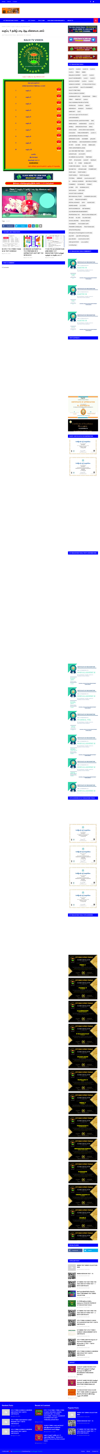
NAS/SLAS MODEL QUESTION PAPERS (79, 120)
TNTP (70, 160)
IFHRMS (91, 166)
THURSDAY (89, 108)
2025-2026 (81, 190)
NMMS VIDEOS (73, 124)
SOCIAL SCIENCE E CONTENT (76, 93)
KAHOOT (88, 151)
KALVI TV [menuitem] (70, 20)
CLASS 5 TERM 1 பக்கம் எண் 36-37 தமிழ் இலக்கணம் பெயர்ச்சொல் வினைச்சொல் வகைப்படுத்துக (53, 1427)
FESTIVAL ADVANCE (74, 202)
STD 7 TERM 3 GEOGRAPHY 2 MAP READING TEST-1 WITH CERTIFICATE (21, 1421)
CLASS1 (71, 199)
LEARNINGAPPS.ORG (74, 96)
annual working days (74, 230)
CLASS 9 (92, 69)
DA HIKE (78, 145)
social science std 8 (83, 239)
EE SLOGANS (77, 160)
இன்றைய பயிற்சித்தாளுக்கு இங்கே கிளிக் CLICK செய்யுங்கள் (33, 183)
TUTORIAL (72, 178)
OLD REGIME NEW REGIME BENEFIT (78, 211)
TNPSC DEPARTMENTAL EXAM (77, 148)
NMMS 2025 (92, 145)
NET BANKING (86, 208)
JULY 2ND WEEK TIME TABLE (76, 151)
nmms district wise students (86, 130)
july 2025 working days (82, 236)
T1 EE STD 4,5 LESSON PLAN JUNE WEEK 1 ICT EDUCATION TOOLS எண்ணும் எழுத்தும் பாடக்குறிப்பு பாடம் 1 (54, 252)
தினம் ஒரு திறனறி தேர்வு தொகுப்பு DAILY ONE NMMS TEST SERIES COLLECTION (86, 1293)
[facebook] (90, 1)
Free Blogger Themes (36, 1451)
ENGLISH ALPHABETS (81, 199)
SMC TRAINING (73, 142)
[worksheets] (75, 1254)
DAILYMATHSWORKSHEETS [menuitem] (56, 20)
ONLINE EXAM (86, 96)
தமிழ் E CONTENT (73, 87)
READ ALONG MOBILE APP (89, 214)
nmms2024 (72, 133)
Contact (15, 1)
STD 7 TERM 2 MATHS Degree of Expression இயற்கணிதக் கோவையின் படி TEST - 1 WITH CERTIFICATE (87, 1342)
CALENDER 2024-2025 (90, 196)
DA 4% (71, 163)
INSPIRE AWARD (73, 205)
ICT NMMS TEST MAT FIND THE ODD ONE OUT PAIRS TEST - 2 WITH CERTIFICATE (86, 1312)
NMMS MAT (72, 111)
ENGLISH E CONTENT (74, 75)
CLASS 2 (91, 81)
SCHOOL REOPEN (73, 221)
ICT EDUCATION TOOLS (89, 84)
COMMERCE (72, 184)
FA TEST (71, 145)
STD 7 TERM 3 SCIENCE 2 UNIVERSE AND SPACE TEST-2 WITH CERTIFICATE (21, 1431)
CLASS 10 (85, 69)
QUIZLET (85, 160)
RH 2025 (71, 217)
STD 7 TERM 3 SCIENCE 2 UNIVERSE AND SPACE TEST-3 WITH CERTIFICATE (87, 1353)
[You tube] (90, 1254)
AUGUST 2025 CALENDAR (76, 193)
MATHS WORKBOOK (74, 208)
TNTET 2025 (72, 172)
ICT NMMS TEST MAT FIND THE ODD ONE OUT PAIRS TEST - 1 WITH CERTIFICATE (86, 1284)
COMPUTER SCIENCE (74, 166)
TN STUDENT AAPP (83, 224)
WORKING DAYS (84, 187)
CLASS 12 (91, 124)
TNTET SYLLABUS (84, 175)
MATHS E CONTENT (74, 81)
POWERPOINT (92, 169)
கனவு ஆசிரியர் (84, 242)
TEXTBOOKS (72, 105)
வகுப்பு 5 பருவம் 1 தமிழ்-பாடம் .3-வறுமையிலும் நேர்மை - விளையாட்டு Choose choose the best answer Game (54, 1438)
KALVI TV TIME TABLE (74, 90)
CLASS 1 (8, 26)
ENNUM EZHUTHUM (81, 127)
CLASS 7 (85, 75)
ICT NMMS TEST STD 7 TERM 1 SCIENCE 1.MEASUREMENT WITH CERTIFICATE (87, 1332)
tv (69, 181)
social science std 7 (89, 178)
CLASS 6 (84, 81)
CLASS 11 (93, 133)
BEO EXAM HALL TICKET (75, 196)
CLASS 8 (78, 69)
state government (74, 242)
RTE (77, 187)
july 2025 (71, 236)
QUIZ (79, 111)
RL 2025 (78, 217)
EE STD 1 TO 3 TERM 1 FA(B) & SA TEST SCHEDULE (11, 250)
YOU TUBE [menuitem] (41, 20)
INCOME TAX (72, 169)
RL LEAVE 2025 (87, 217)
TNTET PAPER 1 (82, 172)
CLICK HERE (59, 89)
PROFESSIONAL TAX (74, 214)
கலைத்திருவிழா (73, 245)
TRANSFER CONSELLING (75, 227)
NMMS (83, 72)
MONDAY (80, 108)
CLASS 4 (71, 72)
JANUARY (92, 139)
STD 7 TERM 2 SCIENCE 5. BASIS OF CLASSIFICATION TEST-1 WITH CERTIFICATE (87, 1322)
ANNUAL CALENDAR (77, 181)
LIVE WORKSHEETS (74, 117)
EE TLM (84, 145)
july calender (72, 239)
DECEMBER (85, 139)
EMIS (92, 120)
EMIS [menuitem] (22, 20)
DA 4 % (84, 166)
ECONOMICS (81, 184)
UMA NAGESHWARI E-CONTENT (87, 142)
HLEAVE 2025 (90, 202)
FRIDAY (87, 105)
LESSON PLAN (72, 154)
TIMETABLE (89, 157)
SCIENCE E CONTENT (74, 84)
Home (3, 1)
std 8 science (72, 190)
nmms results (72, 130)
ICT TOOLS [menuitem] (31, 20)
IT (75, 163)
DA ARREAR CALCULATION (76, 157)
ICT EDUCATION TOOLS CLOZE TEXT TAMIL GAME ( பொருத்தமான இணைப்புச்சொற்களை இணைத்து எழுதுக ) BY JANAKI (87, 1393)
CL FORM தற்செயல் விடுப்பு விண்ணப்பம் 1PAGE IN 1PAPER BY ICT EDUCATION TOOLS (86, 1303)
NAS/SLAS (93, 160)
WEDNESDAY (72, 108)
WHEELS (71, 127)
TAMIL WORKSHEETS (83, 133)
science (85, 99)
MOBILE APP (87, 163)
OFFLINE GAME (82, 169)
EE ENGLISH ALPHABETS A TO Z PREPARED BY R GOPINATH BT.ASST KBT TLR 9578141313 (33, 252)
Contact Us (95, 1451)
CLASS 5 (92, 78)
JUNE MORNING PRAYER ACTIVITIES (78, 136)
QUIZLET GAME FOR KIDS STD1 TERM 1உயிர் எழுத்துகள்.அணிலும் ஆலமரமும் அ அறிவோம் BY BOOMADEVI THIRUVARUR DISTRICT (86, 1370)
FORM (80, 163)
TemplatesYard (16, 1451)
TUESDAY (80, 105)
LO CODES (83, 205)
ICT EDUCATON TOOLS (9, 35)
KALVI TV (71, 69)
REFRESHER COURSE (74, 139)
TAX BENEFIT (72, 224)
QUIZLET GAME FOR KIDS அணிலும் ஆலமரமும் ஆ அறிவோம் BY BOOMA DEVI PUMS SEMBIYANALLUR (87, 1382)
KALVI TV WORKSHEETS (75, 78)
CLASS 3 (91, 75)
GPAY (83, 202)
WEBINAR (79, 178)
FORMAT (89, 184)
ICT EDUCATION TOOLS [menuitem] (10, 20)
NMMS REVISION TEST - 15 (85, 1273)
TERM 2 (78, 72)
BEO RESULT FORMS (91, 181)
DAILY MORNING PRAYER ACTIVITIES (78, 102)
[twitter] (93, 1)
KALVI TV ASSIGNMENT (87, 87)
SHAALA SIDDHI (85, 221)
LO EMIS (71, 187)
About (9, 1)
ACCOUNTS (82, 154)
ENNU (90, 127)
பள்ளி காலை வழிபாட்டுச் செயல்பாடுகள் (78, 114)
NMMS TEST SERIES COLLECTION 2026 (87, 1266)
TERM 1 (71, 99)
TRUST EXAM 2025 (89, 227)
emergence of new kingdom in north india (80, 233)
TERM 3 (94, 96)
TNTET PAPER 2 (73, 175)
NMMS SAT (78, 99)
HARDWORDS (83, 124)
